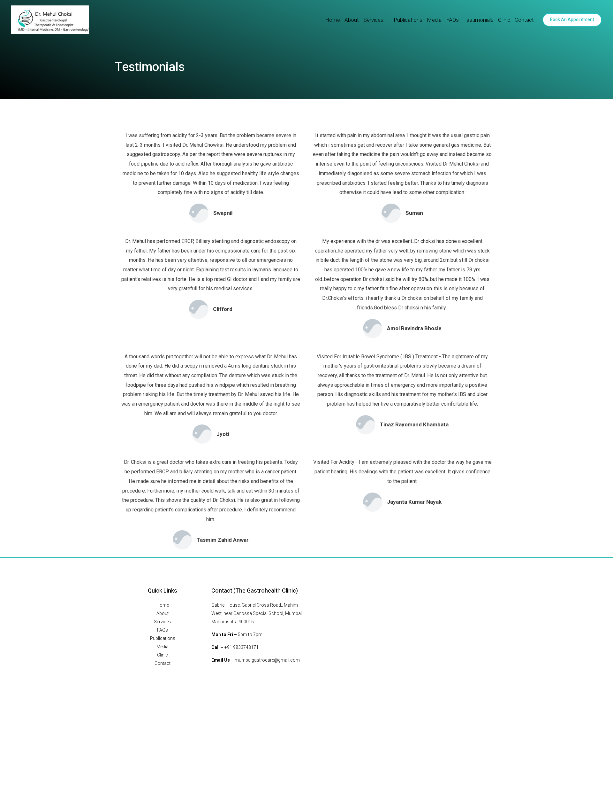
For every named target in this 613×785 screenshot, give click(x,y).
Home (332, 20)
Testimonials (478, 20)
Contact (524, 20)
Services (373, 20)
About (351, 20)
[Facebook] (480, 765)
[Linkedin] (495, 765)
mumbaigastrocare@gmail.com (267, 660)
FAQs (452, 20)
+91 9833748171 (241, 647)
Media (434, 20)
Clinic (504, 20)
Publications (408, 20)
